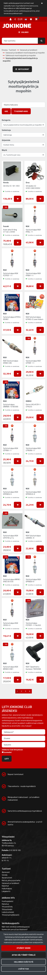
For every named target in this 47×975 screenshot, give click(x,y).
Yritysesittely (7, 906)
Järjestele (6, 140)
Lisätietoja (23, 968)
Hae (6, 111)
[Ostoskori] (36, 19)
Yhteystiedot (7, 909)
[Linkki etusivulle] (17, 26)
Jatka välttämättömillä (23, 954)
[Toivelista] (31, 19)
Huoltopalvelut (7, 901)
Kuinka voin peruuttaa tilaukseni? (15, 929)
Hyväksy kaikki (23, 948)
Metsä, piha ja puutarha (11, 880)
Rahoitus (5, 904)
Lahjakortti (6, 891)
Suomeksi (7, 752)
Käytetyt (5, 885)
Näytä (4, 150)
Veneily (4, 875)
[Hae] (41, 41)
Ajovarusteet (7, 877)
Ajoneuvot (6, 872)
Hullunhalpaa (7, 888)
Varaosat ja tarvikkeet (10, 883)
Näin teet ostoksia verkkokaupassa (16, 926)
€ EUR (19, 19)
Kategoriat (23, 69)
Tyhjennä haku (21, 111)
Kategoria (6, 120)
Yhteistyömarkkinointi (10, 915)
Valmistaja (6, 130)
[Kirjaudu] (11, 19)
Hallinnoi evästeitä (23, 961)
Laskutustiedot (8, 912)
